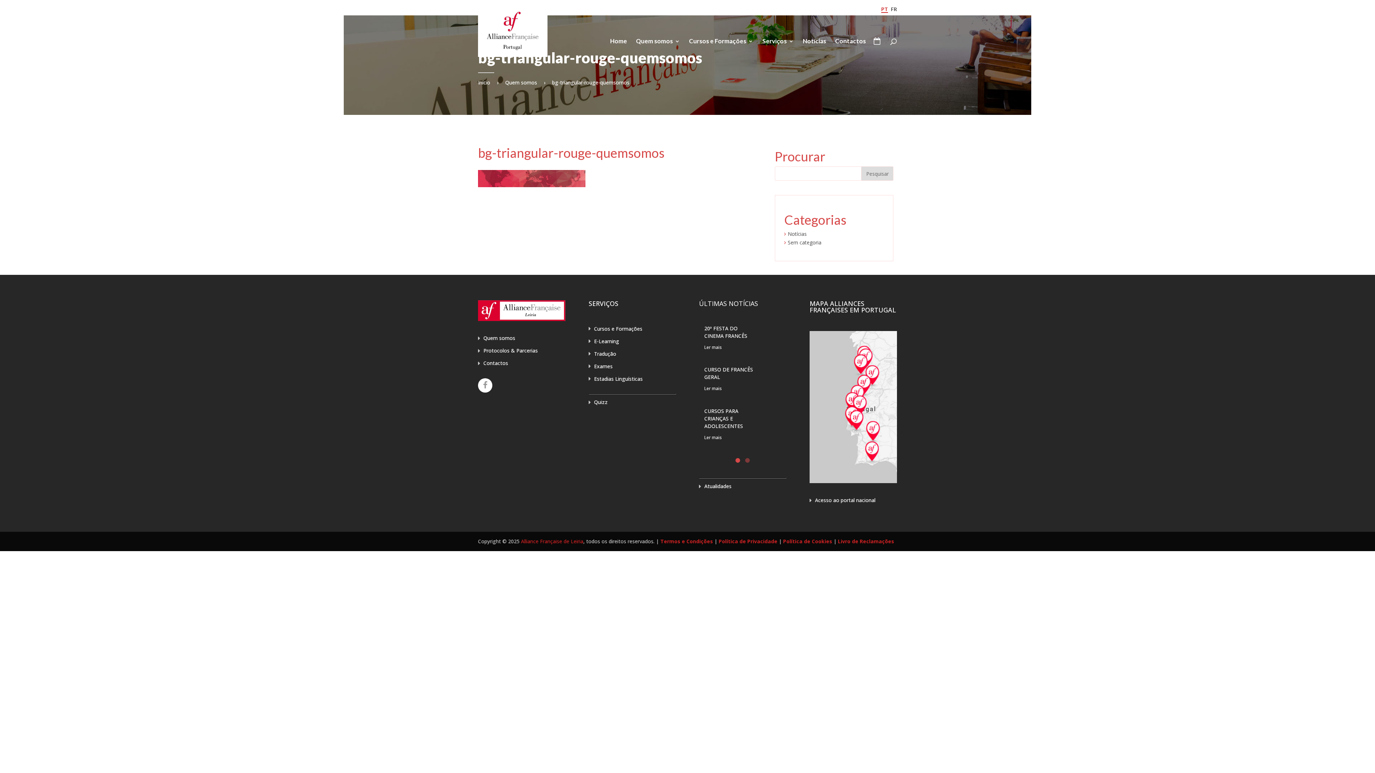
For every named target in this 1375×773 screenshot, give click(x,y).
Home (618, 42)
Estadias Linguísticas (618, 378)
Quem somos (654, 42)
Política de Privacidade (748, 541)
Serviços (774, 42)
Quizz (601, 402)
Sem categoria (804, 242)
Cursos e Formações (717, 42)
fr (894, 9)
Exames (603, 366)
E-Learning (606, 341)
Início (484, 82)
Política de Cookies (807, 541)
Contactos (850, 42)
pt (884, 9)
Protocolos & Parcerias (510, 350)
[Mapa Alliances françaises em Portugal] (853, 481)
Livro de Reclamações (866, 541)
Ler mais (713, 347)
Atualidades (718, 486)
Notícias (814, 42)
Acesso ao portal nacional (845, 500)
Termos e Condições (686, 541)
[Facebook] (485, 385)
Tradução (605, 353)
